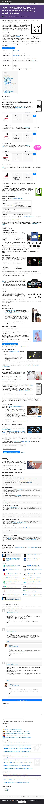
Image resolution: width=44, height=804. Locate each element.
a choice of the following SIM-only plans (17, 477)
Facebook (7, 789)
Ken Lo (6, 16)
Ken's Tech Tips (7, 1)
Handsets (5, 81)
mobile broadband (29, 385)
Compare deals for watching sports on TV (17, 779)
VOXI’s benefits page (17, 533)
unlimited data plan (21, 166)
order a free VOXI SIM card (33, 547)
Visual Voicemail (7, 85)
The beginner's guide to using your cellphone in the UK (17, 748)
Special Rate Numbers (9, 205)
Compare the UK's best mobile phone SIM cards (16, 757)
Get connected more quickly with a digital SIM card (17, 765)
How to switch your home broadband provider (17, 751)
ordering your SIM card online (31, 539)
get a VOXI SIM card (11, 310)
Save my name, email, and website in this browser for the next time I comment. (18, 721)
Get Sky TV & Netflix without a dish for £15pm (16, 782)
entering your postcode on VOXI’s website (19, 522)
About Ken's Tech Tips (27, 796)
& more (34, 58)
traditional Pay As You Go (16, 193)
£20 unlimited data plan (14, 507)
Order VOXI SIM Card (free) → (8, 47)
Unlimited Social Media (8, 78)
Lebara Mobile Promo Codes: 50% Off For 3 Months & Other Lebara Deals (18, 737)
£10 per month (16, 50)
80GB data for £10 (16, 55)
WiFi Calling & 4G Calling (9, 84)
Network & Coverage (7, 82)
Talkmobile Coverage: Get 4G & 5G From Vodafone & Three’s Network (17, 735)
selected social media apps (20, 107)
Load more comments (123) (22, 700)
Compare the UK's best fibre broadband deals (16, 774)
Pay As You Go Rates (8, 76)
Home (3, 3)
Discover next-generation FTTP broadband (16, 776)
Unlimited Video (7, 80)
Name (3, 716)
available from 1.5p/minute (17, 219)
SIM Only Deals (7, 75)
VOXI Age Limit (6, 90)
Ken (10, 645)
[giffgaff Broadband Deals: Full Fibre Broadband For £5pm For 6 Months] (4, 733)
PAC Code (9, 538)
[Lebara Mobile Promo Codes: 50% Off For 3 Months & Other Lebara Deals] (4, 737)
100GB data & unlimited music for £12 (26, 480)
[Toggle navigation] (40, 1)
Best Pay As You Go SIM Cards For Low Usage (13, 729)
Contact (34, 796)
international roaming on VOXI (22, 421)
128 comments (25, 16)
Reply (8, 625)
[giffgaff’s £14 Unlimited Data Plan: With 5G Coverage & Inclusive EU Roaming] (4, 731)
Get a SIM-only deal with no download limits (15, 759)
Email (3, 719)
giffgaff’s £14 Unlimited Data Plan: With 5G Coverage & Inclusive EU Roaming (18, 731)
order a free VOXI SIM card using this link (12, 312)
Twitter (6, 790)
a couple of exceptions (14, 245)
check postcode (30, 69)
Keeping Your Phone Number (8, 89)
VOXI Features (6, 77)
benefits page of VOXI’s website (25, 390)
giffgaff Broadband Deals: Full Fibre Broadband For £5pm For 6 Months (17, 733)
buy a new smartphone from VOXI (14, 315)
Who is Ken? (20, 796)
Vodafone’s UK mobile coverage (23, 346)
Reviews (6, 3)
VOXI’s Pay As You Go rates (17, 198)
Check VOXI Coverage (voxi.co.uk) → (10, 344)
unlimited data (19, 489)
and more (4, 30)
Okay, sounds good (21, 802)
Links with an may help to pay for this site (34, 3)
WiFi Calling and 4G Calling (14, 351)
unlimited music (27, 127)
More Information (6, 92)
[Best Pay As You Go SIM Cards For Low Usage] (4, 729)
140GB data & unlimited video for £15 (26, 481)
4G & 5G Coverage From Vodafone (10, 83)
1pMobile (33, 223)
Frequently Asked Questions (8, 91)
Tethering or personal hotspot (7, 383)
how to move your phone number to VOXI (22, 441)
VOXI (7, 24)
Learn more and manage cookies (19, 800)
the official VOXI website (19, 547)
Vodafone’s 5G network (26, 527)
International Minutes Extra (29, 216)
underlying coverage (6, 332)
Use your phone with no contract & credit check (18, 762)
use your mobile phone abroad (15, 406)
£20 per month (29, 482)
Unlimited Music (7, 79)
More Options (23, 452)
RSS (6, 788)
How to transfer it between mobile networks (17, 742)
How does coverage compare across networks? (17, 745)
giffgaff (27, 513)
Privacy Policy (39, 796)
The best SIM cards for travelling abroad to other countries (18, 768)
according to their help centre (21, 651)
